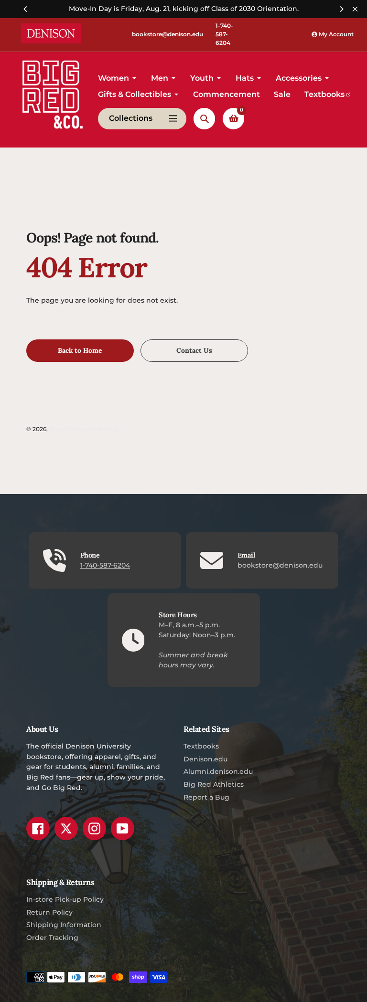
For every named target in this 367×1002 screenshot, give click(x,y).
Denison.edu (205, 759)
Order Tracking (52, 937)
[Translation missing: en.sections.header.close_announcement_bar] (355, 9)
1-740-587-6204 (224, 34)
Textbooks (201, 746)
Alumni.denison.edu (218, 771)
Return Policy (49, 912)
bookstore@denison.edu (167, 34)
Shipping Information (63, 924)
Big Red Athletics (214, 784)
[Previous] (26, 9)
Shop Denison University (84, 429)
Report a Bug (206, 797)
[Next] (341, 9)
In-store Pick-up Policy (65, 899)
